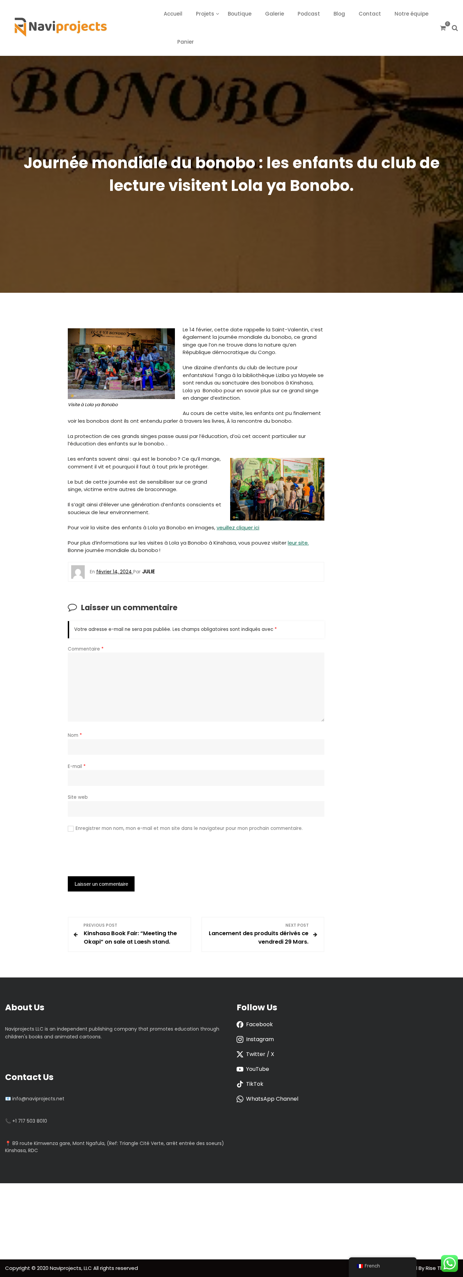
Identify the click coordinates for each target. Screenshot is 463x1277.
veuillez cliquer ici (238, 527)
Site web (78, 797)
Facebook (259, 1024)
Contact (370, 13)
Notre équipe (411, 13)
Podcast (309, 13)
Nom (75, 735)
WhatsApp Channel (272, 1099)
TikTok (254, 1084)
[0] (443, 27)
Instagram (260, 1039)
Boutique (239, 13)
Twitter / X (260, 1054)
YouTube (257, 1069)
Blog (339, 13)
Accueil (173, 13)
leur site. (298, 542)
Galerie (274, 13)
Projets (205, 13)
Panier (185, 41)
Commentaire (86, 649)
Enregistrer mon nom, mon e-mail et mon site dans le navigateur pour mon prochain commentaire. (189, 828)
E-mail (77, 766)
